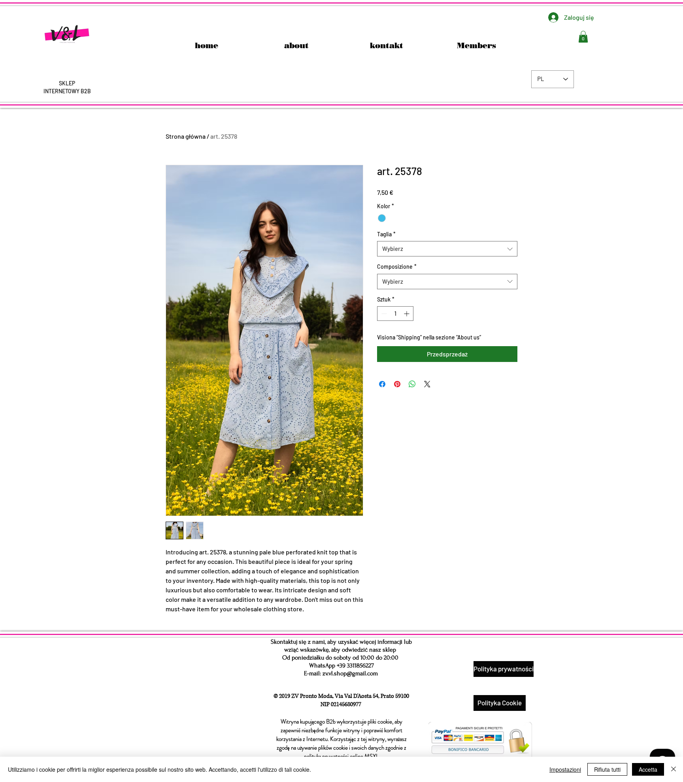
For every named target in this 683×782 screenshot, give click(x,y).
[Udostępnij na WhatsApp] (412, 384)
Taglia (386, 234)
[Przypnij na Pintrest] (397, 384)
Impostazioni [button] (565, 769)
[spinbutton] (395, 313)
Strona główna (186, 136)
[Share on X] (427, 384)
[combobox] (447, 248)
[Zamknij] (673, 769)
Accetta (648, 769)
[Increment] (407, 313)
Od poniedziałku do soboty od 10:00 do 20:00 (340, 657)
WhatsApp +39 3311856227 (341, 665)
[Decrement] (383, 313)
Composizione (397, 266)
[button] (583, 37)
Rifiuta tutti (607, 769)
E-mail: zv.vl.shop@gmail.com (341, 673)
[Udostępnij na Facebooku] (382, 384)
